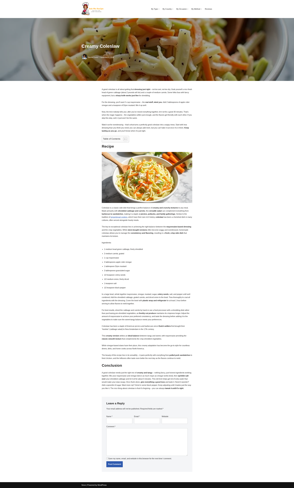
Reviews (208, 9)
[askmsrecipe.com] (93, 9)
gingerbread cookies (119, 217)
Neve (84, 485)
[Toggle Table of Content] (124, 139)
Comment (110, 427)
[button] (158, 9)
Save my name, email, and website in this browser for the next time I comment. (140, 459)
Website (165, 416)
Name (109, 416)
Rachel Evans (93, 57)
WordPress (102, 485)
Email (137, 416)
